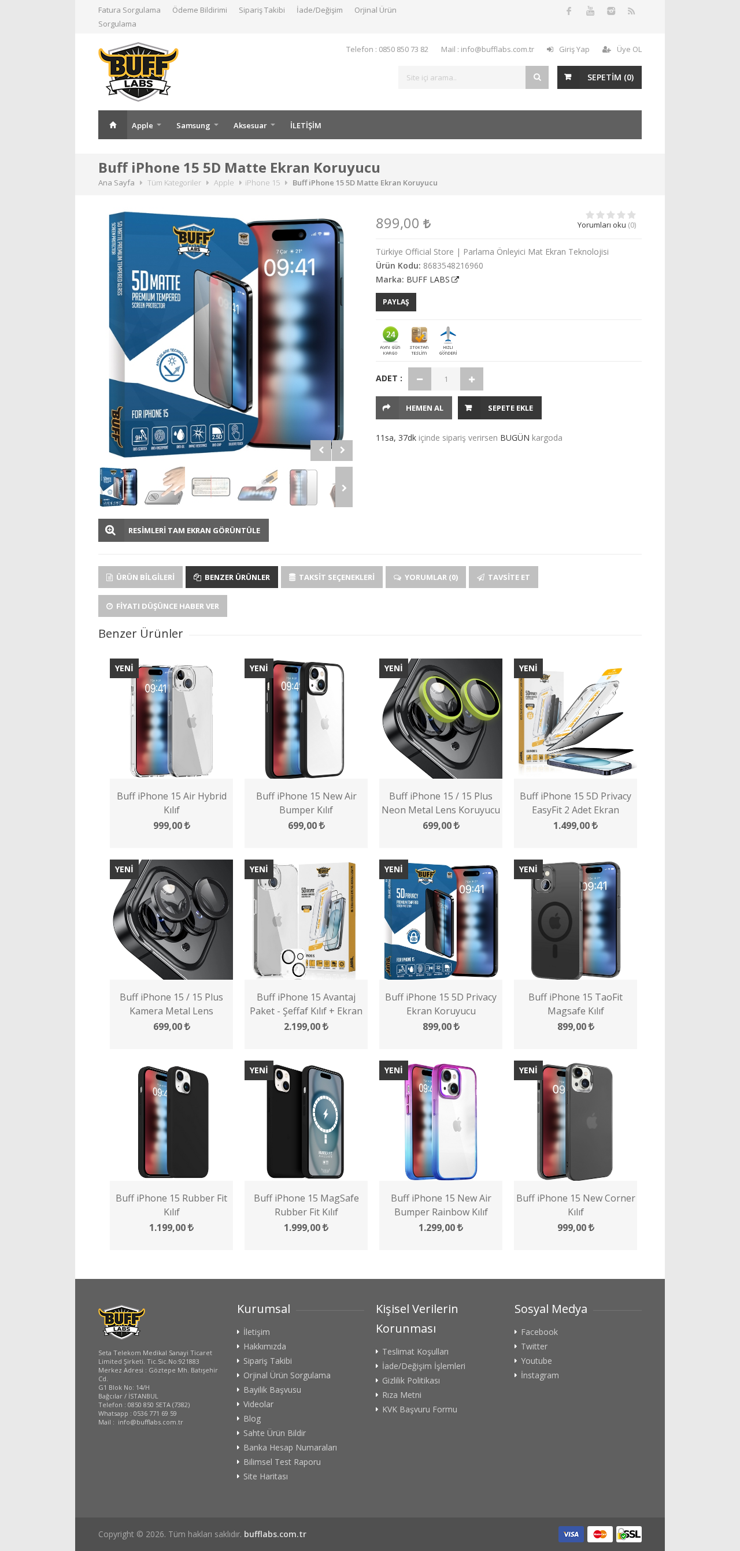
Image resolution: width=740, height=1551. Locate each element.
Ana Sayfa (112, 124)
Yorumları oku (602, 225)
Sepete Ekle (510, 408)
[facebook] (568, 10)
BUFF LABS (428, 279)
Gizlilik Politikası (411, 1380)
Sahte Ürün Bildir (274, 1433)
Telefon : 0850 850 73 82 (387, 49)
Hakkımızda (264, 1346)
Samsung (193, 125)
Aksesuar (250, 125)
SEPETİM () (610, 77)
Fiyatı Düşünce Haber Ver (166, 606)
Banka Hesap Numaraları (290, 1447)
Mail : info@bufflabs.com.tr (487, 49)
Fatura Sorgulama (129, 10)
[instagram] (610, 10)
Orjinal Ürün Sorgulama (287, 1375)
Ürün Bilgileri (144, 577)
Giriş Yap (574, 49)
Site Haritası (265, 1476)
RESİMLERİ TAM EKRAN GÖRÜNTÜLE (194, 530)
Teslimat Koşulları (415, 1352)
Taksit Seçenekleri (336, 577)
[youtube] (589, 10)
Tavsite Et (508, 577)
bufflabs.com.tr (275, 1533)
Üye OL (629, 49)
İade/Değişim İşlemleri (423, 1366)
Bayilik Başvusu (272, 1390)
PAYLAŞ (396, 302)
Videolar (258, 1404)
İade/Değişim (320, 10)
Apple (142, 125)
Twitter (534, 1346)
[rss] (631, 10)
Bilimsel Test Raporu (282, 1462)
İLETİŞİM (305, 125)
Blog (252, 1419)
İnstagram (540, 1375)
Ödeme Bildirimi (199, 10)
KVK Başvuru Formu (419, 1409)
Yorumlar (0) (430, 577)
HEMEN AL (424, 408)
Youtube (536, 1361)
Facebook (539, 1332)
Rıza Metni (401, 1395)
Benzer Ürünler (236, 577)
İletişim (256, 1332)
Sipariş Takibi (262, 10)
